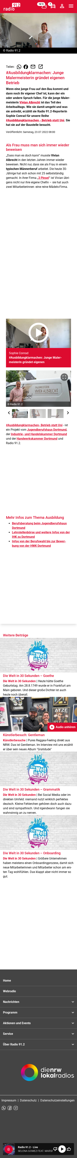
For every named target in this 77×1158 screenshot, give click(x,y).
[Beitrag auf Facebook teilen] (26, 67)
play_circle (62, 1149)
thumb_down (55, 1149)
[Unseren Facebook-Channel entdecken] (9, 1108)
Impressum (8, 1100)
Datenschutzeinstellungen (57, 1100)
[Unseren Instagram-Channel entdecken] (15, 1108)
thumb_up (69, 1149)
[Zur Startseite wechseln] (12, 6)
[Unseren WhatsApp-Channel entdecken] (3, 1108)
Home (7, 980)
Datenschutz (28, 1100)
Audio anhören (62, 727)
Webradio (9, 991)
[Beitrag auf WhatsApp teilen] (19, 67)
